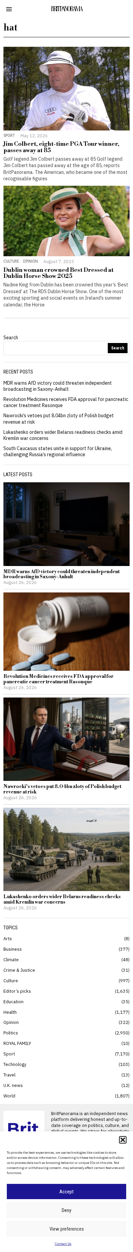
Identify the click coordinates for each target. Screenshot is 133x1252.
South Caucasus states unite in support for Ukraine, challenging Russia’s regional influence (57, 451)
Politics (10, 1032)
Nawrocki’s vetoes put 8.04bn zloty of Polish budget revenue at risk (62, 789)
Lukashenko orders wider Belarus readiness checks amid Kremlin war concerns (62, 899)
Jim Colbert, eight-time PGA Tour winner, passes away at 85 (61, 147)
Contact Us (63, 1243)
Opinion (30, 261)
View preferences (66, 1229)
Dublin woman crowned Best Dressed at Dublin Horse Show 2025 (58, 273)
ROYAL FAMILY (17, 1043)
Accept (66, 1192)
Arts (7, 938)
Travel (9, 1074)
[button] (122, 1139)
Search (10, 338)
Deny (66, 1210)
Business (12, 949)
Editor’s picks (17, 991)
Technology (14, 1064)
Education (13, 1001)
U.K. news (13, 1085)
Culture (11, 261)
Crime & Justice (19, 970)
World (9, 1095)
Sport (9, 135)
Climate (11, 959)
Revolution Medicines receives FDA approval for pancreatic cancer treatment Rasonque (58, 679)
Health (10, 1012)
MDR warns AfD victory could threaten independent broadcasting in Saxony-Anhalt (57, 386)
